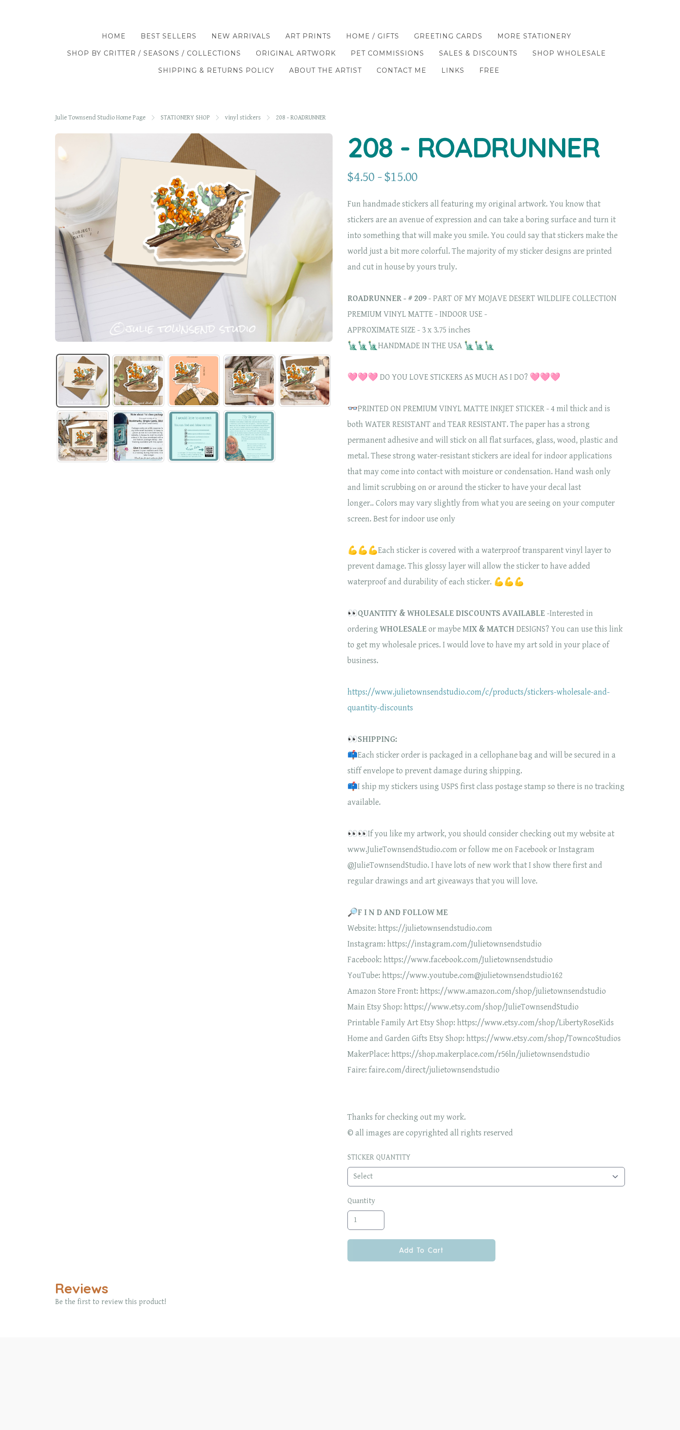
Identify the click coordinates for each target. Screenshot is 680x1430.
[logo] (340, 15)
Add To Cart (421, 1250)
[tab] (83, 381)
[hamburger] (62, 14)
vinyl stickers (243, 117)
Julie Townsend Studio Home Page (100, 117)
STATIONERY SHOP (185, 117)
